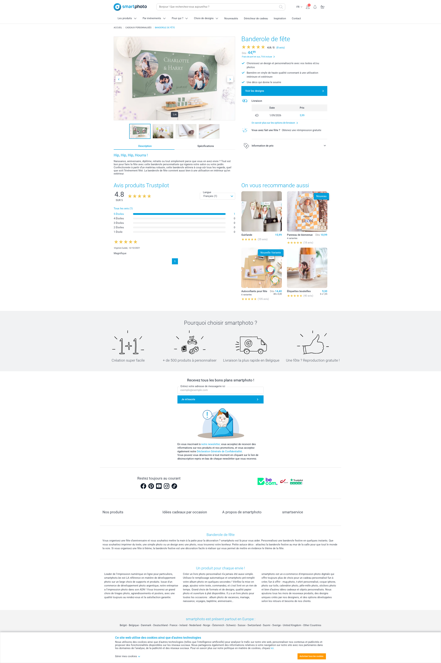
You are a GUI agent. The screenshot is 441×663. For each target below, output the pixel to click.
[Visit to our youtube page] (158, 486)
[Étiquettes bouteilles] (307, 268)
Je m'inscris (188, 399)
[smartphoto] (130, 7)
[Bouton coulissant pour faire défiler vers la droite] (230, 79)
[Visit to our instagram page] (166, 486)
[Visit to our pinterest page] (151, 486)
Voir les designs (254, 90)
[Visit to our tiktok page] (174, 486)
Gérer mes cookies (126, 656)
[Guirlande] (261, 211)
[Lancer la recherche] (281, 7)
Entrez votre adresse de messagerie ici (203, 386)
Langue (207, 192)
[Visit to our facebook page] (143, 486)
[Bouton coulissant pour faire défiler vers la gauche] (119, 79)
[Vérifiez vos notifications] (315, 6)
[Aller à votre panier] (322, 6)
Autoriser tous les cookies (311, 656)
